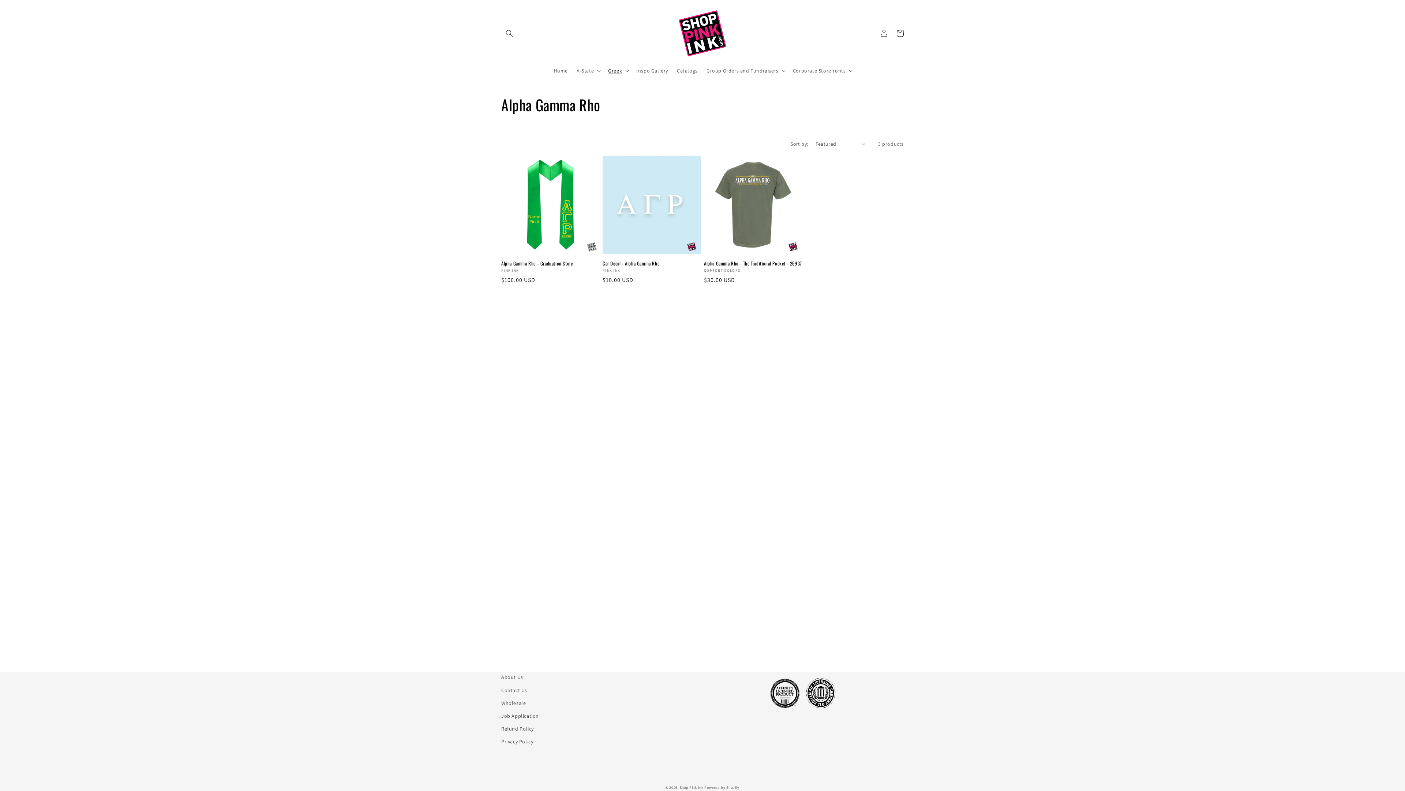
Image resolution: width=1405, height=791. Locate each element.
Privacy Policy (517, 741)
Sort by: (799, 144)
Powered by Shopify (721, 787)
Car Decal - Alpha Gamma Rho (631, 263)
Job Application (520, 716)
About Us (512, 677)
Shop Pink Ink (692, 787)
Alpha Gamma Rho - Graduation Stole (537, 263)
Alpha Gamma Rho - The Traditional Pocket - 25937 (753, 263)
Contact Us (514, 690)
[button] (509, 33)
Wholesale (513, 703)
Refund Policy (517, 728)
